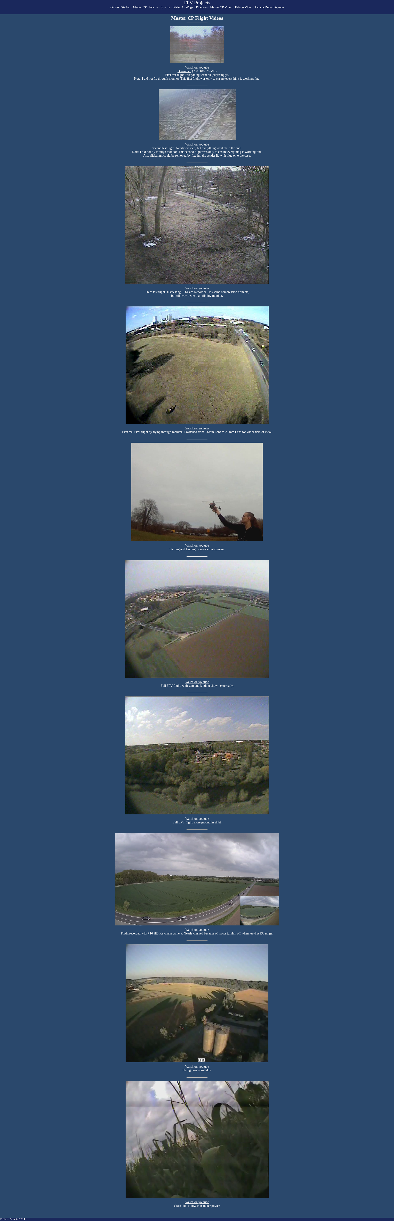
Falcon (153, 7)
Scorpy (165, 7)
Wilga (189, 7)
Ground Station (120, 7)
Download (184, 71)
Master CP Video (221, 7)
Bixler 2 (178, 7)
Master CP (140, 7)
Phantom (201, 7)
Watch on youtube (197, 67)
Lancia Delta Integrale (269, 7)
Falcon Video (243, 7)
